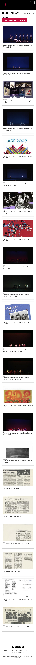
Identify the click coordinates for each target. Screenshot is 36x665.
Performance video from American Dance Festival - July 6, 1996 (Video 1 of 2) (16, 350)
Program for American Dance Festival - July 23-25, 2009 (18, 157)
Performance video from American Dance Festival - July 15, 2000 (16, 295)
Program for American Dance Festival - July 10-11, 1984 (18, 600)
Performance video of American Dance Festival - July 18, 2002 (18, 267)
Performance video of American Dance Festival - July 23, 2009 (18, 129)
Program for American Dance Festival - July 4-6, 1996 (18, 406)
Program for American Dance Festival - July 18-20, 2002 (18, 240)
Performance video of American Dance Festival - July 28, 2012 (18, 46)
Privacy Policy (18, 657)
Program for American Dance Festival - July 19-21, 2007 (18, 212)
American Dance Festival (14, 20)
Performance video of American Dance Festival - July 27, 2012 (18, 74)
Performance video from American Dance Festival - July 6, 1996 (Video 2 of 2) (16, 378)
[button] (33, 13)
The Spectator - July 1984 (11, 488)
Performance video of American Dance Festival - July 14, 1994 (18, 433)
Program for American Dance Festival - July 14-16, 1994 (18, 461)
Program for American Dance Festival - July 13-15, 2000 (18, 323)
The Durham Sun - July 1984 (12, 571)
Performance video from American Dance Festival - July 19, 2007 (16, 184)
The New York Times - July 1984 (13, 516)
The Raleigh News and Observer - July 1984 (16, 544)
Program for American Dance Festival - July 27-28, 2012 (18, 101)
